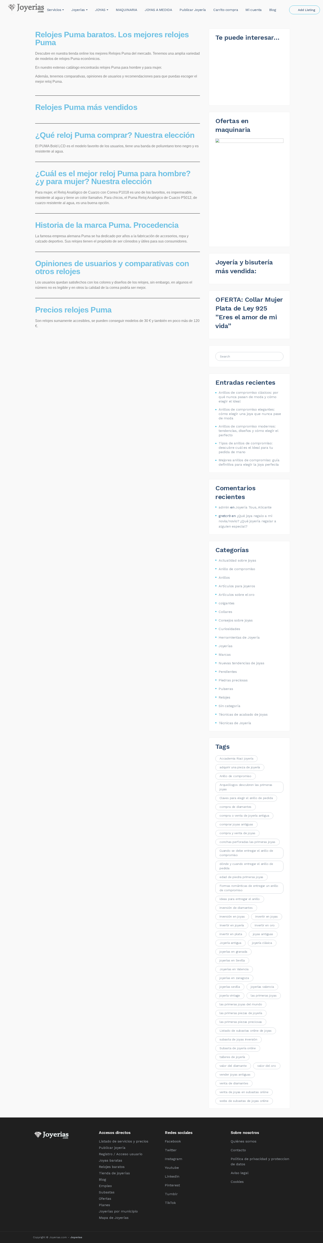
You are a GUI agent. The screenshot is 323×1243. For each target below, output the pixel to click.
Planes (104, 1205)
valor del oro (266, 1065)
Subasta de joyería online (238, 1048)
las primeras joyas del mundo (241, 1004)
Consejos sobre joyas (236, 620)
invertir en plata (231, 934)
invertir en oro (265, 925)
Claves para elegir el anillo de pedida (246, 798)
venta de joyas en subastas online (244, 1092)
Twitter (171, 1150)
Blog (102, 1179)
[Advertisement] (117, 363)
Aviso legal (240, 1173)
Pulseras (226, 689)
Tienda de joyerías (114, 1173)
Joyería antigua (230, 943)
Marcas (225, 654)
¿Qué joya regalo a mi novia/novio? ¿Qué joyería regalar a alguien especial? (247, 521)
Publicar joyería (112, 1148)
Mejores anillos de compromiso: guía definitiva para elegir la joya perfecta (249, 462)
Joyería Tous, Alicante (253, 507)
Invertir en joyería (232, 925)
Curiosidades (229, 629)
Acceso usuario (129, 1154)
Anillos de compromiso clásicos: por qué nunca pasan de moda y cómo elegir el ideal (248, 396)
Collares (225, 612)
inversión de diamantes (236, 907)
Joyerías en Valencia (234, 969)
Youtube (172, 1168)
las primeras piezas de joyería (241, 1013)
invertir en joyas (266, 916)
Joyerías (225, 646)
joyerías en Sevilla (232, 960)
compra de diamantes (235, 806)
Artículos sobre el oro (236, 595)
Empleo (105, 1186)
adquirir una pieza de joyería (240, 767)
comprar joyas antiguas (236, 824)
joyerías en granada (233, 951)
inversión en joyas (232, 916)
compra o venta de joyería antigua (244, 815)
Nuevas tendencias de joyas (241, 663)
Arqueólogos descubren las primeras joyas (246, 787)
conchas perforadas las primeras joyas (247, 842)
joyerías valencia (262, 986)
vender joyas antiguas (235, 1074)
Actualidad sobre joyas (237, 560)
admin (224, 507)
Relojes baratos (112, 1167)
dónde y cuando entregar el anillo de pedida (246, 866)
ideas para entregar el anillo (240, 899)
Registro (106, 1154)
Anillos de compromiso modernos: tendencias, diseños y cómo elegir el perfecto (248, 430)
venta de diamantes (234, 1083)
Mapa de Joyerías (114, 1218)
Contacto (238, 1150)
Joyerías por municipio (118, 1211)
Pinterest (172, 1185)
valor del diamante (233, 1065)
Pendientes (228, 672)
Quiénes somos (243, 1141)
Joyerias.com (58, 1237)
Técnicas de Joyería (235, 723)
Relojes (224, 697)
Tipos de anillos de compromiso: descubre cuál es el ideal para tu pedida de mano (246, 447)
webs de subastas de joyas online (244, 1101)
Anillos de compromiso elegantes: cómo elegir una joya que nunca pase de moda (250, 413)
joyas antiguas (263, 934)
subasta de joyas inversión (238, 1039)
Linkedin (172, 1176)
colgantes (226, 603)
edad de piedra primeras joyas (241, 877)
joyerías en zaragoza (234, 978)
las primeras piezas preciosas (241, 1022)
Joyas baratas (110, 1160)
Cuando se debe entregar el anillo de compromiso (246, 853)
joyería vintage (230, 995)
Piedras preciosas (233, 680)
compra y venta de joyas (237, 833)
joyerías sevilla (230, 986)
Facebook (173, 1141)
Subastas (106, 1192)
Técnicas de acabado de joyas (243, 714)
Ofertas (105, 1198)
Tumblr (171, 1194)
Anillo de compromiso (237, 569)
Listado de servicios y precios (123, 1141)
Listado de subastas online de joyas (246, 1030)
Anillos (224, 577)
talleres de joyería (232, 1057)
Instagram (173, 1159)
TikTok (170, 1203)
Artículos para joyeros (237, 586)
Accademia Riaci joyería (236, 758)
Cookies (237, 1182)
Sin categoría (229, 706)
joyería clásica (262, 943)
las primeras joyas (263, 995)
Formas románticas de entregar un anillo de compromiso (249, 888)
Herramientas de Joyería (239, 637)
